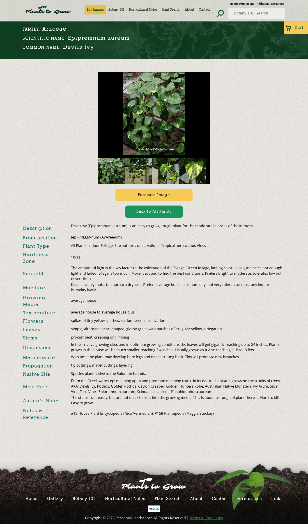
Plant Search (171, 9)
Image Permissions (242, 3)
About (189, 9)
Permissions (249, 498)
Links (277, 498)
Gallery (55, 498)
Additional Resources (270, 3)
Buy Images (95, 9)
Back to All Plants (154, 211)
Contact (204, 9)
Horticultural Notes (143, 9)
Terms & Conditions (206, 517)
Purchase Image (154, 195)
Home (31, 498)
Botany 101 (116, 9)
